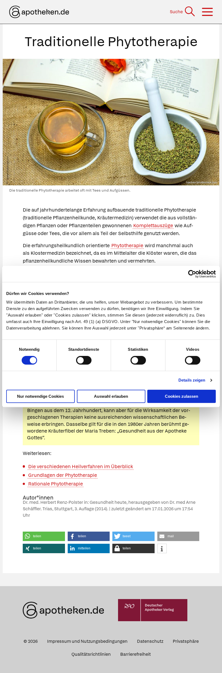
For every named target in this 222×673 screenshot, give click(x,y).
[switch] (84, 360)
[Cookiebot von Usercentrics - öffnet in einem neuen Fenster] (192, 274)
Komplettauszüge (153, 225)
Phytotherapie (127, 245)
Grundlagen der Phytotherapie (62, 475)
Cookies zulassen (181, 396)
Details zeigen (191, 380)
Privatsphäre (186, 641)
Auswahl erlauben (111, 396)
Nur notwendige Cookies (40, 396)
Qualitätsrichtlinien (91, 654)
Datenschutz (150, 641)
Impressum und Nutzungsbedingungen (87, 641)
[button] (44, 536)
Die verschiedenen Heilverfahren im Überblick (80, 466)
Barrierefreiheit (135, 654)
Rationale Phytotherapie (55, 484)
